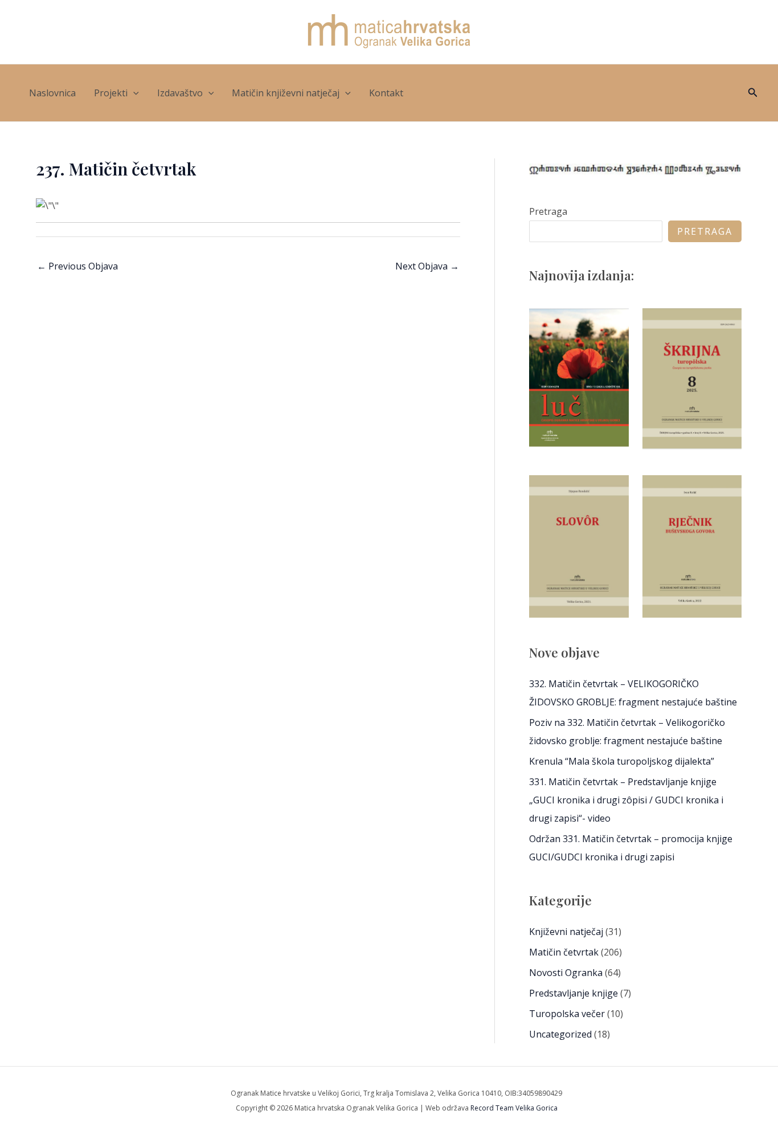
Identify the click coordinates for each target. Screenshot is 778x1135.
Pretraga (548, 211)
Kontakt (386, 93)
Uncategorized (560, 1034)
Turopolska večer (567, 1013)
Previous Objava (77, 266)
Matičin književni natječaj (285, 93)
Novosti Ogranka (566, 972)
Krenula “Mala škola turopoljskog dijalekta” (621, 761)
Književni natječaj (566, 931)
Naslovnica (52, 93)
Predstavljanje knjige (573, 993)
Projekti (111, 93)
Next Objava (427, 266)
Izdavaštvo (180, 93)
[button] (133, 92)
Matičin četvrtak (564, 952)
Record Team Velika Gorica (514, 1108)
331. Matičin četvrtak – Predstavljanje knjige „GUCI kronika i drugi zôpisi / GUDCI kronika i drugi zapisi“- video (626, 799)
